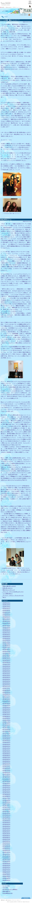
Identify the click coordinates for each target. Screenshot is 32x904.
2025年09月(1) (6, 608)
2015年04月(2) (6, 763)
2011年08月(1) (6, 837)
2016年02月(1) (6, 746)
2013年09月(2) (6, 794)
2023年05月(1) (6, 649)
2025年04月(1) (6, 616)
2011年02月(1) (6, 848)
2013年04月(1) (6, 802)
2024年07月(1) (6, 632)
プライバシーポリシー (16, 900)
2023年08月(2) (6, 645)
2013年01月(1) (6, 807)
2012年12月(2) (6, 809)
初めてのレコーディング (9, 589)
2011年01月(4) (6, 850)
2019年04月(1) (6, 707)
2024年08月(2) (6, 630)
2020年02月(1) (6, 699)
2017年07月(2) (6, 727)
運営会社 (2, 900)
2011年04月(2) (6, 844)
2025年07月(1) (6, 612)
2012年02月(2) (6, 828)
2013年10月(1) (6, 792)
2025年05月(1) (6, 614)
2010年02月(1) (6, 867)
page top (26, 898)
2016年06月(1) (6, 740)
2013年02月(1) (6, 805)
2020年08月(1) (6, 694)
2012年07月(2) (6, 818)
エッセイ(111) (6, 885)
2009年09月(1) (6, 876)
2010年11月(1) (6, 854)
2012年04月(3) (6, 824)
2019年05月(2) (6, 705)
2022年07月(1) (6, 664)
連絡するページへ (29, 15)
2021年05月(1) (6, 679)
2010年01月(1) (6, 869)
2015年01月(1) (6, 768)
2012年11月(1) (6, 811)
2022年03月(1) (6, 670)
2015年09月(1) (6, 753)
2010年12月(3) (6, 852)
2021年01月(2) (6, 686)
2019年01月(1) (6, 710)
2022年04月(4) (6, 668)
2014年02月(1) (6, 787)
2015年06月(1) (6, 759)
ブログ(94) (5, 887)
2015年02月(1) (6, 766)
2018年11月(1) (6, 712)
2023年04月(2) (6, 651)
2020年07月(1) (6, 695)
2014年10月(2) (6, 774)
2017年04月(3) (6, 731)
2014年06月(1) (6, 779)
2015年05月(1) (6, 761)
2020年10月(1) (6, 690)
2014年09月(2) (6, 776)
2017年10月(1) (6, 723)
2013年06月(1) (6, 800)
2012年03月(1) (6, 826)
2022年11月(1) (6, 656)
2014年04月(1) (6, 783)
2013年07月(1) (6, 798)
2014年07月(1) (6, 777)
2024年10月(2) (6, 627)
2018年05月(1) (6, 718)
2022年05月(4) (6, 666)
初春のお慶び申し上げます (9, 586)
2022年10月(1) (6, 658)
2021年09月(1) (6, 677)
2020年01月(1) (6, 701)
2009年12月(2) (6, 871)
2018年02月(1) (6, 720)
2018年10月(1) (6, 714)
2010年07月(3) (6, 859)
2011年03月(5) (6, 846)
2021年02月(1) (6, 684)
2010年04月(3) (6, 865)
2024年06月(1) (6, 634)
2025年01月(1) (6, 621)
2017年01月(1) (6, 733)
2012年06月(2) (6, 820)
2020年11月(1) (6, 688)
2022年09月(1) (6, 660)
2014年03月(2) (6, 785)
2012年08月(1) (6, 817)
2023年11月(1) (6, 642)
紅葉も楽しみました (8, 588)
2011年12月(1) (6, 830)
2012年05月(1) (6, 822)
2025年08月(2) (6, 610)
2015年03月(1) (6, 764)
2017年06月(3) (6, 729)
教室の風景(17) (6, 891)
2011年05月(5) (6, 843)
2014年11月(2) (6, 772)
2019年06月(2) (6, 703)
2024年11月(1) (6, 625)
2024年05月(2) (6, 636)
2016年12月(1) (6, 735)
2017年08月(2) (6, 725)
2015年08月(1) (6, 755)
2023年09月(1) (6, 643)
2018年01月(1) (6, 722)
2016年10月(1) (6, 736)
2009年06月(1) (6, 880)
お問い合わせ (8, 900)
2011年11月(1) (6, 831)
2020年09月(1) (6, 692)
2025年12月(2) (6, 604)
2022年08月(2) (6, 662)
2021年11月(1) (6, 673)
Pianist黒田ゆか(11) (8, 893)
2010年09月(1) (6, 857)
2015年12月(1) (6, 748)
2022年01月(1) (6, 671)
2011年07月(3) (6, 839)
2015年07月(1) (6, 757)
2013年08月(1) (6, 796)
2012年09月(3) (6, 815)
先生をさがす (8, 7)
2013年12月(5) (6, 789)
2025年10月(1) (6, 606)
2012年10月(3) (6, 813)
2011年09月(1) (6, 835)
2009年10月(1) (6, 874)
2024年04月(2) (6, 638)
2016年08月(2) (6, 738)
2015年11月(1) (6, 749)
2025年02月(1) (6, 619)
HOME (2, 7)
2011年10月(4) (6, 833)
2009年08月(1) (6, 878)
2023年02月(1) (6, 653)
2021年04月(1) (6, 681)
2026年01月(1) (6, 602)
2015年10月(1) (6, 751)
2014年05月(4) (6, 781)
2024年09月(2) (6, 629)
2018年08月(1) (6, 716)
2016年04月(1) (6, 742)
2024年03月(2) (6, 640)
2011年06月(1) (6, 841)
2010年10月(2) (6, 856)
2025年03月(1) (6, 617)
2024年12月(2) (6, 623)
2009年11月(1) (6, 872)
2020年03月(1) (6, 697)
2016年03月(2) (6, 744)
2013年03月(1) (6, 803)
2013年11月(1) (6, 790)
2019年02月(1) (6, 709)
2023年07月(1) (6, 647)
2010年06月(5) (6, 861)
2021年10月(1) (6, 675)
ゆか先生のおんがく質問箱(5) (10, 889)
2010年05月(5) (6, 863)
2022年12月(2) (6, 655)
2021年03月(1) (6, 683)
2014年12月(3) (6, 770)
